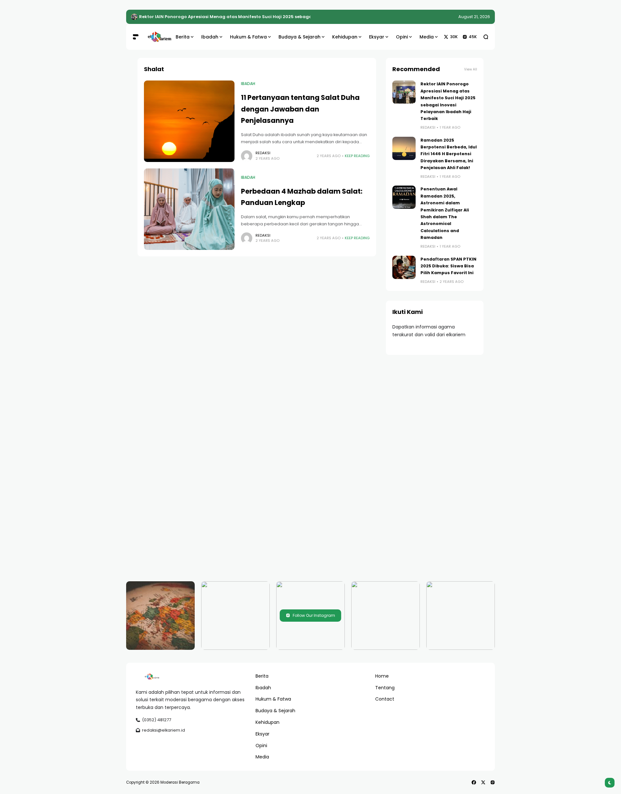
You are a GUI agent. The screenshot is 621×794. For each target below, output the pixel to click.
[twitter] (483, 782)
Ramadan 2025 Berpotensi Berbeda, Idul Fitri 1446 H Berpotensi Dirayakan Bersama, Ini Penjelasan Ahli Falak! (448, 154)
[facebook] (474, 782)
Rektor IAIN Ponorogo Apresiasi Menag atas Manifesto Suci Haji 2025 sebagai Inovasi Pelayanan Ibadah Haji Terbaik (271, 17)
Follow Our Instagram (314, 615)
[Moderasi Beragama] (156, 36)
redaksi (263, 153)
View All (470, 69)
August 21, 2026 (474, 17)
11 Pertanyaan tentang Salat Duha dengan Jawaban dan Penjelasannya (300, 109)
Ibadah (248, 83)
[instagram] (492, 782)
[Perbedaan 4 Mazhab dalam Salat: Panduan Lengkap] (189, 209)
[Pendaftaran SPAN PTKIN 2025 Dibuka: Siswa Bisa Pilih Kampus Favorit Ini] (404, 267)
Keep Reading (357, 155)
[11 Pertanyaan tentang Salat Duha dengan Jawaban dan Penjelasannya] (189, 121)
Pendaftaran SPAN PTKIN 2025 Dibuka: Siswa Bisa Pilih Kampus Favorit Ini (448, 266)
